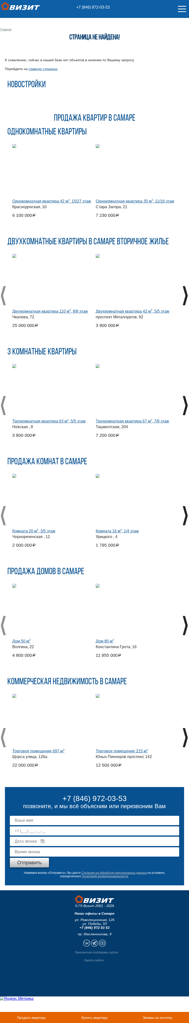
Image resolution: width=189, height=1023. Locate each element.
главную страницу (43, 69)
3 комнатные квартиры (42, 352)
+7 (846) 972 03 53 (94, 928)
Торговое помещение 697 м (38, 751)
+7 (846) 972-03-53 (93, 7)
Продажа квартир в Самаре (94, 118)
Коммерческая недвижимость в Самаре (67, 682)
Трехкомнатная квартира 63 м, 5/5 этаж (49, 421)
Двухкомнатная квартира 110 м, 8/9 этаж (50, 311)
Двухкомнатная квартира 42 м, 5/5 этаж (132, 311)
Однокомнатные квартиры (47, 132)
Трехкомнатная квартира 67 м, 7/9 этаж (132, 421)
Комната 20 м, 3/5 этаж (33, 531)
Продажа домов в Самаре (45, 572)
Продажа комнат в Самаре (47, 462)
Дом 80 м (105, 641)
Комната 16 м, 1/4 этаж (117, 531)
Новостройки (26, 85)
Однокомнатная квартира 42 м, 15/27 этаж (51, 201)
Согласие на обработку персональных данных (114, 873)
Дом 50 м (21, 641)
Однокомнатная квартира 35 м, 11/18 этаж (135, 201)
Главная (6, 29)
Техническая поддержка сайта (96, 952)
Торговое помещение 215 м (122, 751)
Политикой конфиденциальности (105, 876)
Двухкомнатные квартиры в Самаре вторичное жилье (88, 242)
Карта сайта (94, 960)
